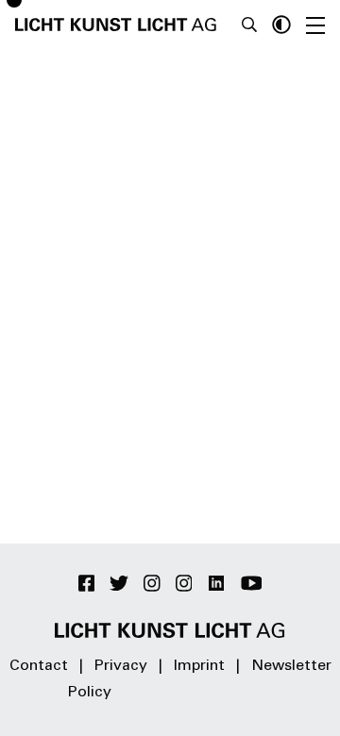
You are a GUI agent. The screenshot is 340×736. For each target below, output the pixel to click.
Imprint (199, 666)
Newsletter (291, 666)
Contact (38, 666)
